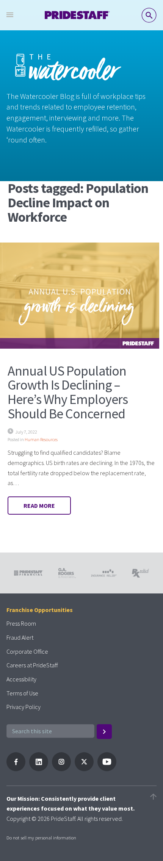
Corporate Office (27, 651)
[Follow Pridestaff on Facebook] (15, 769)
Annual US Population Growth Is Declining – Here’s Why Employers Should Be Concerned (68, 392)
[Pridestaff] (77, 15)
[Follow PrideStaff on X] (84, 769)
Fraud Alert (19, 637)
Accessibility (21, 679)
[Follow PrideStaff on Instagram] (61, 769)
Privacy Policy (23, 707)
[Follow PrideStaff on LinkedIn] (38, 769)
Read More (39, 505)
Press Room (21, 623)
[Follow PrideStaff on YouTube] (106, 769)
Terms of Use (22, 693)
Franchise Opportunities (39, 610)
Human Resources (41, 439)
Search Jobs (149, 15)
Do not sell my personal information (41, 837)
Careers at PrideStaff (32, 665)
